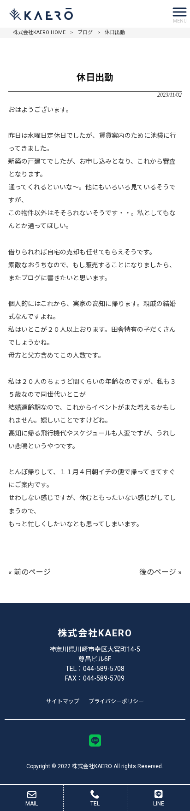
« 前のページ (29, 572)
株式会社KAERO (95, 633)
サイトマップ (62, 701)
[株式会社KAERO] (83, 14)
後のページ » (160, 572)
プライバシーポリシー (116, 701)
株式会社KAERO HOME (39, 32)
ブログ (85, 32)
